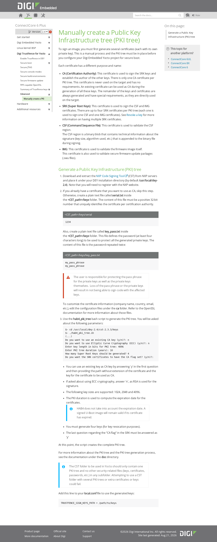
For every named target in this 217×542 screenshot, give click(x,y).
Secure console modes (31, 71)
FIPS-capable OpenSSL (30, 84)
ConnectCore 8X (180, 63)
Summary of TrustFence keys (34, 89)
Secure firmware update (31, 80)
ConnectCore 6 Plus (30, 25)
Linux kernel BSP (26, 48)
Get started (23, 37)
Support (87, 536)
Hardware (22, 103)
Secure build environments (33, 76)
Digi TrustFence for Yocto (31, 53)
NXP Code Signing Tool (110, 176)
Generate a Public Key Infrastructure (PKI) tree (181, 34)
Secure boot (26, 62)
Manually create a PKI (34, 98)
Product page (32, 531)
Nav (197, 15)
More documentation (36, 536)
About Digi (59, 536)
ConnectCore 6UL (181, 59)
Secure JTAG (26, 67)
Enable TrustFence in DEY (32, 58)
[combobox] (158, 15)
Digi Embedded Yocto (29, 42)
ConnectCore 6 (179, 67)
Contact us (89, 531)
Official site (60, 531)
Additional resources (29, 109)
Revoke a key (134, 115)
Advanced (25, 93)
